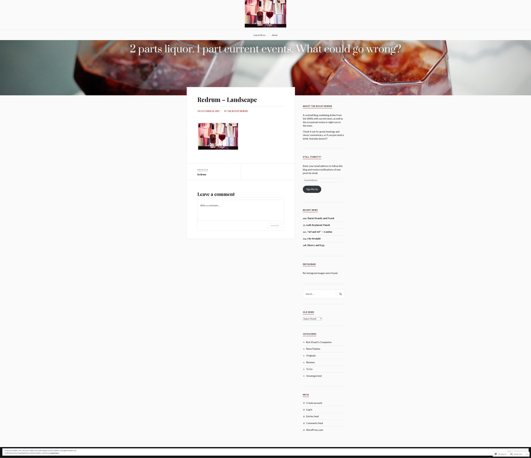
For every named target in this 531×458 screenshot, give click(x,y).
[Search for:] (323, 294)
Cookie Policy (54, 453)
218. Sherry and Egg (314, 245)
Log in (309, 409)
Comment (274, 225)
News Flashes (313, 348)
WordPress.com (314, 429)
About (275, 35)
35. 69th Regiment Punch (316, 224)
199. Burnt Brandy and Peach (318, 218)
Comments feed (314, 423)
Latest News (260, 35)
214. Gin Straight (312, 238)
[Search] (340, 294)
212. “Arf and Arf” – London (317, 231)
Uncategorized (314, 375)
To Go (309, 369)
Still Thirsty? (312, 156)
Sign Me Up (312, 189)
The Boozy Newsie (237, 111)
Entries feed (312, 416)
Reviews (310, 362)
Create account (314, 402)
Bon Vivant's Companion (319, 342)
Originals (311, 355)
